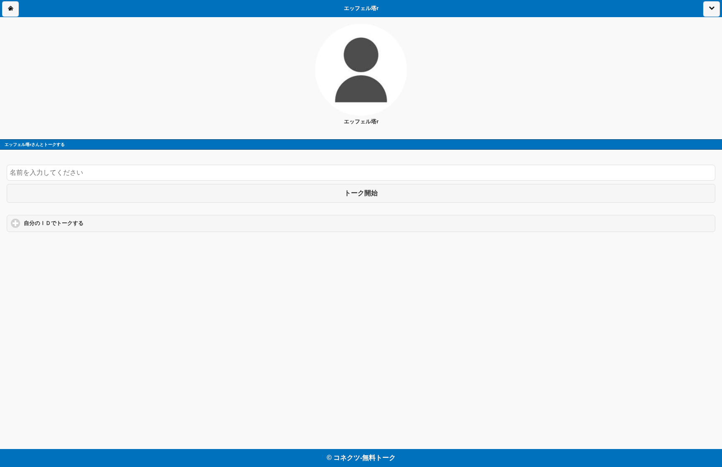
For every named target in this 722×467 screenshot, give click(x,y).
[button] (10, 9)
